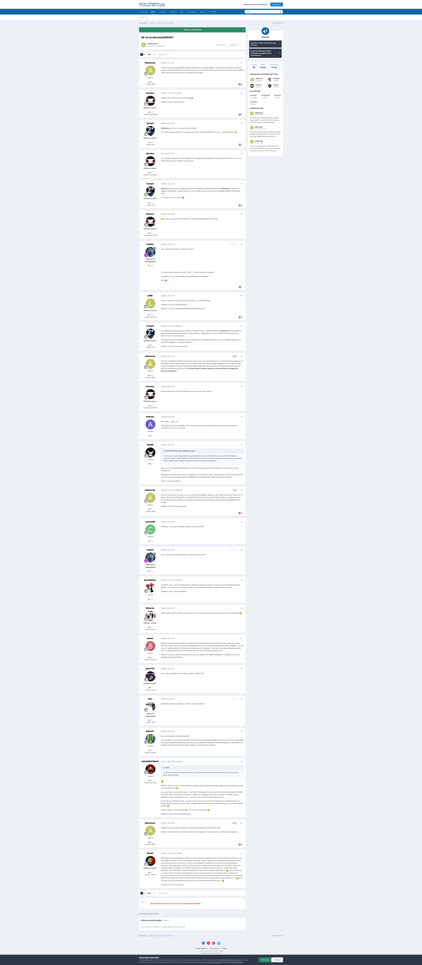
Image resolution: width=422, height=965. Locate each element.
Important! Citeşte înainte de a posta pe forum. (263, 44)
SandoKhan (277, 78)
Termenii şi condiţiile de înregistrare (210, 962)
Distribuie (221, 45)
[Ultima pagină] (154, 54)
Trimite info (143, 17)
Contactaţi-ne (214, 948)
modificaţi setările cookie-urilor (230, 960)
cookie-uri (149, 960)
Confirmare (213, 12)
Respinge (277, 960)
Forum (153, 12)
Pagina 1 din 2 (163, 54)
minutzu (258, 85)
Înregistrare (277, 4)
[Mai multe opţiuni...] (241, 63)
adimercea (259, 78)
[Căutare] (280, 11)
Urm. (149, 54)
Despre (202, 12)
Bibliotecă (173, 12)
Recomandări (191, 12)
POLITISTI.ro (152, 4)
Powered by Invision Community (211, 953)
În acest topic (271, 11)
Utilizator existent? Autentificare (255, 4)
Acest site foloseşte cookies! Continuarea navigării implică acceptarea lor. (261, 53)
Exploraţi (144, 12)
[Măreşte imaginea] (236, 132)
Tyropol (275, 85)
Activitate (162, 12)
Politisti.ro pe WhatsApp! (192, 30)
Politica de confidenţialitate (234, 962)
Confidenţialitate (201, 948)
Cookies (224, 948)
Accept (265, 960)
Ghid (181, 12)
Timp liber (161, 46)
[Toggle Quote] (164, 451)
